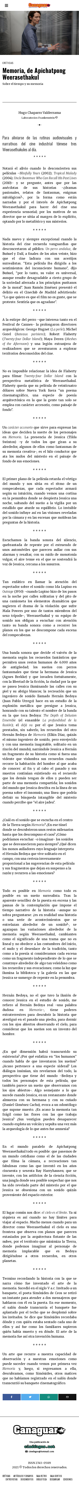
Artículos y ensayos (23, 1476)
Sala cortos (56, 1476)
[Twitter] (30, 1397)
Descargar (55, 1479)
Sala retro (41, 1476)
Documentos (27, 1479)
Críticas (8, 63)
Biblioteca (41, 1479)
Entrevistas (11, 1479)
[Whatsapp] (49, 1397)
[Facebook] (12, 1397)
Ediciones (67, 1479)
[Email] (67, 1397)
